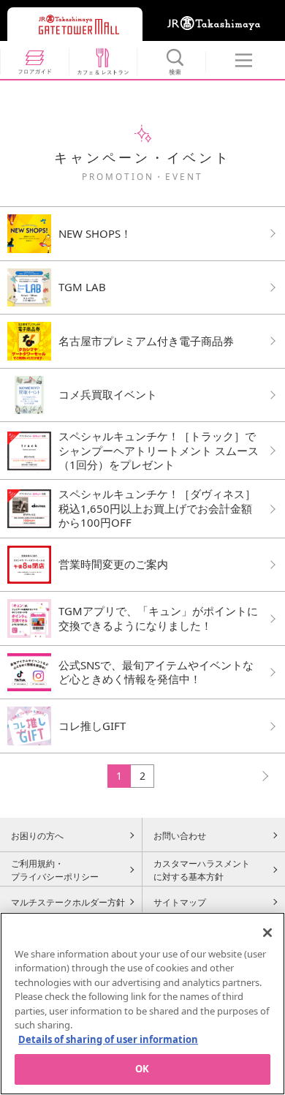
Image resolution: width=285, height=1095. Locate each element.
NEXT (258, 775)
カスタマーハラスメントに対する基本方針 (201, 869)
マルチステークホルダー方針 (68, 902)
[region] (142, 1003)
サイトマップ (179, 902)
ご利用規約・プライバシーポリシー (55, 869)
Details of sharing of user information (108, 1039)
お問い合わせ (179, 835)
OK (142, 1068)
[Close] (267, 933)
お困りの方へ (37, 835)
